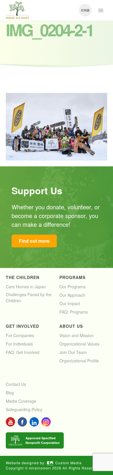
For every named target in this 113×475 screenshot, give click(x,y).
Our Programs (72, 286)
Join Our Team (73, 352)
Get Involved (22, 326)
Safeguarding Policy (24, 409)
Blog (10, 392)
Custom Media (68, 462)
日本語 (85, 10)
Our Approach (72, 295)
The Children (22, 277)
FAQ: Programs (73, 312)
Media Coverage (21, 401)
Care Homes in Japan (26, 286)
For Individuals (19, 344)
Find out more (34, 241)
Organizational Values (79, 344)
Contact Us (16, 384)
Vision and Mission (76, 335)
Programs (72, 277)
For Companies (20, 335)
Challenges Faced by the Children (29, 297)
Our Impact (69, 303)
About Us (71, 326)
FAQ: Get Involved (22, 352)
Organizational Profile (79, 361)
